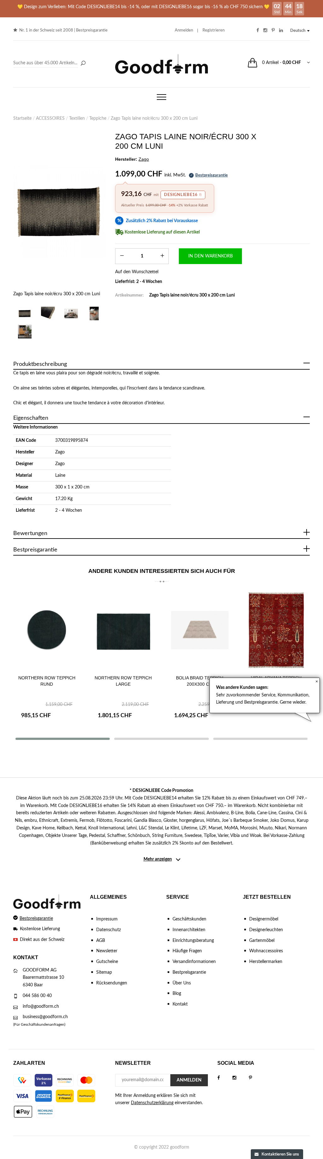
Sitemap (104, 972)
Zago (60, 452)
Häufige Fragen (187, 951)
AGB (100, 940)
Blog (177, 993)
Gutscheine (107, 962)
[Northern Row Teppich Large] (123, 630)
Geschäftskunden (189, 919)
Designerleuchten (266, 930)
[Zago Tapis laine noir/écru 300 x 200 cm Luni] (59, 211)
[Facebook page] (224, 1078)
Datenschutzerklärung (152, 1103)
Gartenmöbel (261, 940)
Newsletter (106, 951)
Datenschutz (108, 930)
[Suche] (83, 63)
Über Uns (182, 983)
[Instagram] (240, 1078)
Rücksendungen (111, 983)
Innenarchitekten (189, 930)
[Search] (50, 63)
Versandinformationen (194, 962)
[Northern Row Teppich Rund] (47, 630)
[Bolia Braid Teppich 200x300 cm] (200, 630)
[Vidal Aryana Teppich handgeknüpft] (276, 630)
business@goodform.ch (45, 1017)
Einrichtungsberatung (193, 940)
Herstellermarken (265, 962)
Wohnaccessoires (266, 951)
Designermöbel (263, 919)
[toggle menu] (161, 97)
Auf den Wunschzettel (136, 272)
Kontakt (180, 1004)
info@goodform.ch (41, 1006)
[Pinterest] (257, 1078)
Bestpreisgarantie (92, 30)
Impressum (107, 919)
